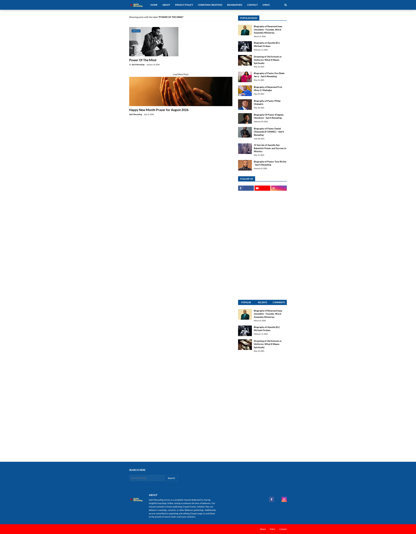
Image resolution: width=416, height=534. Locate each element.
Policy (272, 529)
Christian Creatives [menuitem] (210, 4)
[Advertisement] (262, 245)
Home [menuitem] (153, 4)
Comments (279, 302)
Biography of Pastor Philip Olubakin (267, 102)
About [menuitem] (166, 4)
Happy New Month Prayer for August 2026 (158, 110)
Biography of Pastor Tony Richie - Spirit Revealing (270, 163)
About (263, 529)
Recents (262, 302)
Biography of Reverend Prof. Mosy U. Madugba (268, 89)
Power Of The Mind (142, 60)
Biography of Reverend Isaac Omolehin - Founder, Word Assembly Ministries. (268, 29)
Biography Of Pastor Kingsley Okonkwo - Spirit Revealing (269, 116)
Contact (283, 529)
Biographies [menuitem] (234, 4)
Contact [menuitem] (252, 4)
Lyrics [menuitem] (266, 4)
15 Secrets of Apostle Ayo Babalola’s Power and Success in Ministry (270, 148)
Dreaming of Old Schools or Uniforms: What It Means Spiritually (268, 59)
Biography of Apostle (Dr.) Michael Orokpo (267, 44)
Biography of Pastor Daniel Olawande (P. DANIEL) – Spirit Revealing (269, 131)
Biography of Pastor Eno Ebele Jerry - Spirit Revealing (269, 75)
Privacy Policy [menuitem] (184, 4)
